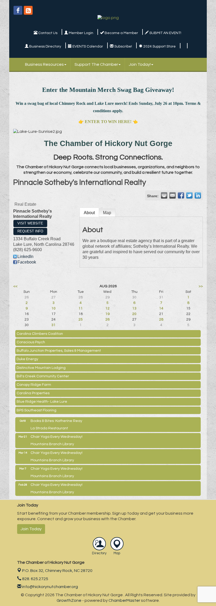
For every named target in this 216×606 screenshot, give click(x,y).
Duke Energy (27, 359)
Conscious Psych (31, 342)
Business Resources (44, 64)
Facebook (26, 262)
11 (80, 308)
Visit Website (30, 223)
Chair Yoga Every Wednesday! (56, 437)
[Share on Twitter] (189, 195)
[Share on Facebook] (181, 195)
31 (53, 325)
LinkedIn (25, 256)
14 (161, 308)
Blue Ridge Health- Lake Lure (42, 401)
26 (107, 319)
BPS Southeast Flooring (36, 410)
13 (134, 308)
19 (107, 314)
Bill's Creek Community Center (43, 376)
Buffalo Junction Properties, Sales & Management (59, 351)
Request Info (30, 231)
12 (107, 308)
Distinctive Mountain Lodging (41, 368)
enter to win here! (108, 121)
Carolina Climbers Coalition (40, 334)
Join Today (31, 529)
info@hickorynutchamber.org (49, 587)
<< (15, 286)
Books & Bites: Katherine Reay (56, 421)
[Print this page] (164, 195)
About (89, 212)
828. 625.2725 (34, 579)
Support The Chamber (96, 64)
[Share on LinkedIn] (198, 195)
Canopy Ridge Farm (34, 385)
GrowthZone (69, 600)
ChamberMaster (124, 600)
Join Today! (140, 64)
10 (53, 308)
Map (107, 212)
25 (80, 319)
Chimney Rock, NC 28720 (57, 571)
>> (201, 286)
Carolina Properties (33, 393)
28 (161, 319)
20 (134, 314)
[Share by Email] (172, 195)
